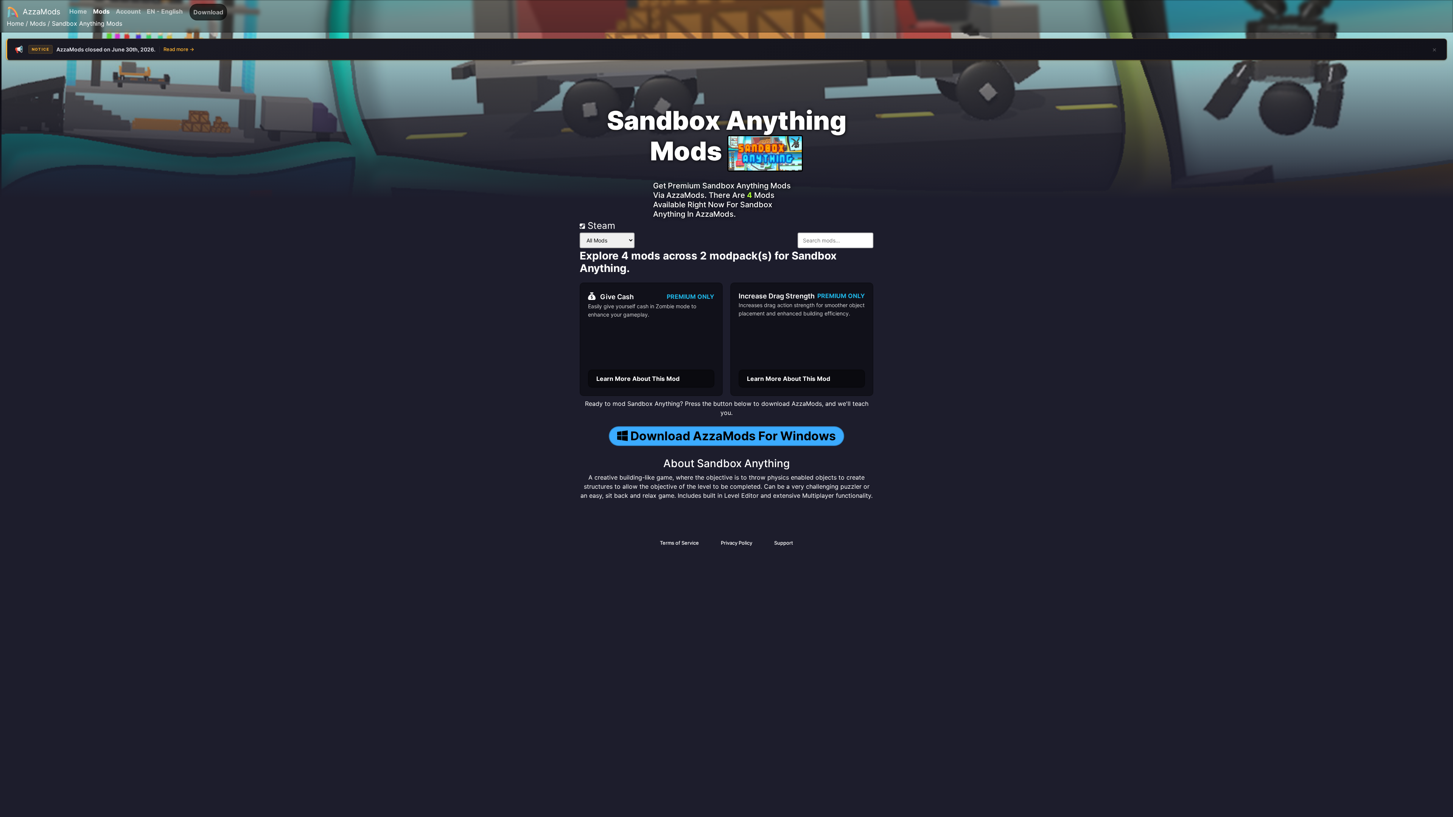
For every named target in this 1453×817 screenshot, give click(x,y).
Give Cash (617, 297)
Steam (600, 225)
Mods (101, 11)
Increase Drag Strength (777, 296)
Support (783, 543)
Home (78, 11)
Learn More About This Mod (638, 378)
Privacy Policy (736, 543)
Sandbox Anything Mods (87, 23)
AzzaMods (41, 11)
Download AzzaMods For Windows (733, 436)
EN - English (165, 11)
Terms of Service (679, 543)
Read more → (178, 49)
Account (128, 11)
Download (208, 12)
